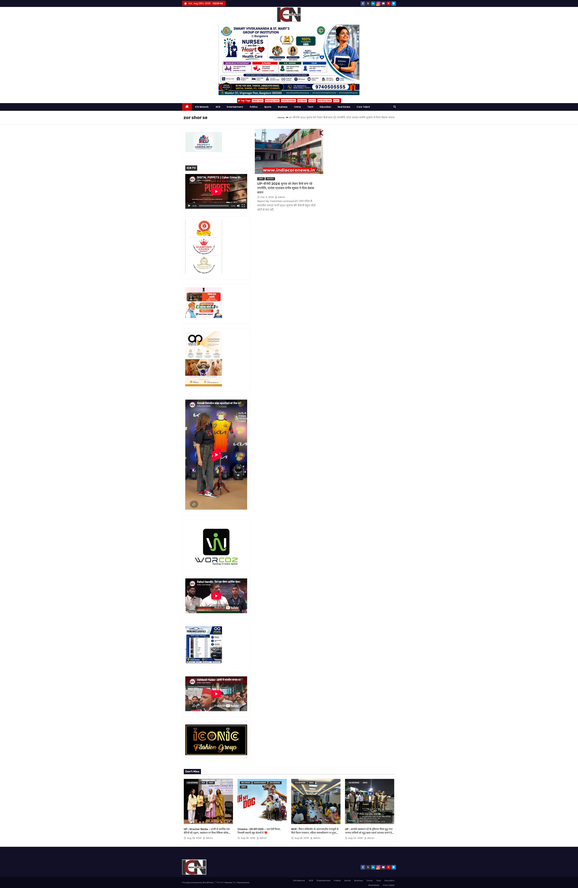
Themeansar (243, 882)
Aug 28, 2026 (194, 838)
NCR (217, 106)
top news (302, 100)
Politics (254, 106)
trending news (324, 100)
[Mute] (238, 205)
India (336, 100)
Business (282, 106)
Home (281, 117)
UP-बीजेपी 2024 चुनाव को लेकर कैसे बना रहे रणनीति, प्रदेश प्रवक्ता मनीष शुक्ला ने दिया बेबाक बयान (285, 188)
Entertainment (235, 106)
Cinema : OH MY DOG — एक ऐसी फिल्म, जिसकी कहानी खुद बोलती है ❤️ (259, 830)
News (261, 179)
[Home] (187, 107)
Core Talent (363, 106)
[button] (394, 107)
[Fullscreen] (243, 205)
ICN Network (202, 106)
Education (325, 106)
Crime (297, 106)
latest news (257, 100)
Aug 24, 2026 (356, 838)
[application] (216, 191)
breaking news (272, 100)
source (312, 100)
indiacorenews (288, 100)
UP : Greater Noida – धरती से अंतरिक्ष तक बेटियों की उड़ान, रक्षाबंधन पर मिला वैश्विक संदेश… (207, 830)
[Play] (189, 205)
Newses (228, 882)
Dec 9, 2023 (267, 197)
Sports (267, 106)
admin (281, 197)
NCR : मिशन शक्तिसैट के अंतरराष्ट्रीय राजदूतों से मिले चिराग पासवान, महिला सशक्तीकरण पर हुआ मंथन (314, 832)
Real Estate (344, 106)
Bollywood (245, 783)
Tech (310, 106)
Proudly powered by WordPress (198, 882)
